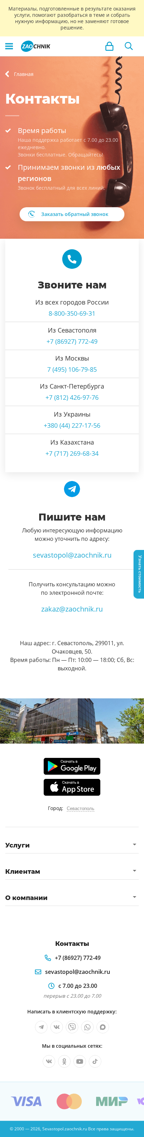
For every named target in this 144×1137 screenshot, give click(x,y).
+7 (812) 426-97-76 (72, 397)
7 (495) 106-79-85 (72, 369)
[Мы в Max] (102, 1027)
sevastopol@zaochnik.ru (72, 555)
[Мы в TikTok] (95, 1061)
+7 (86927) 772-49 (72, 341)
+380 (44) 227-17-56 (72, 425)
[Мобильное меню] (9, 46)
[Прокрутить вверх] (8, 1128)
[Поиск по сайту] (129, 46)
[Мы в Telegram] (41, 1027)
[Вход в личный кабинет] (109, 46)
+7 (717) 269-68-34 (72, 453)
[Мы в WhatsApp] (87, 1027)
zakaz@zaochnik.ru (72, 609)
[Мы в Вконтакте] (56, 1027)
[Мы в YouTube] (79, 1061)
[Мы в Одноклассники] (64, 1061)
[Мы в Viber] (72, 1027)
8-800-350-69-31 (72, 313)
